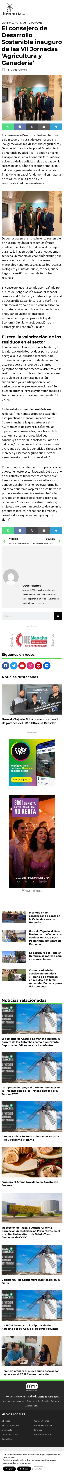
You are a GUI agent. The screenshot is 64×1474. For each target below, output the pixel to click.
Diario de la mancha (48, 1396)
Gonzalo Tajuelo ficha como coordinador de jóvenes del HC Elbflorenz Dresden (31, 721)
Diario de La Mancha (43, 1425)
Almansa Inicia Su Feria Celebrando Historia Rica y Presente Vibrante (30, 1138)
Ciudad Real (7, 1439)
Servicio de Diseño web (38, 1401)
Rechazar (24, 1469)
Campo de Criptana (10, 1434)
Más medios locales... (43, 1434)
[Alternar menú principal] (57, 9)
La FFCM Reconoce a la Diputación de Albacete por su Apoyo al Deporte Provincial (30, 1327)
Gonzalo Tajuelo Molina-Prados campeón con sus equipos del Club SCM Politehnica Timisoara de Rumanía (45, 938)
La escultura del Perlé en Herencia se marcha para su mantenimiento (45, 956)
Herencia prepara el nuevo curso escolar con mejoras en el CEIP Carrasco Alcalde (30, 1373)
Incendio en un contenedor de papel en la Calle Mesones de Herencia (44, 917)
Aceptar (9, 1469)
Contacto (55, 1401)
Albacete (6, 1420)
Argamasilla (7, 1429)
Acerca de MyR (32, 1405)
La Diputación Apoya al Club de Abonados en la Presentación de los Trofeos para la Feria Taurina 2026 (31, 1091)
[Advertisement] (42, 564)
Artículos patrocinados (13, 1401)
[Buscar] (58, 616)
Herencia (38, 1429)
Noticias (20, 22)
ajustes (26, 1463)
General (7, 22)
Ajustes (38, 1469)
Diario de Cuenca (41, 1420)
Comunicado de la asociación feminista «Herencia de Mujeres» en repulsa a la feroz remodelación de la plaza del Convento (45, 978)
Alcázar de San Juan (11, 1425)
